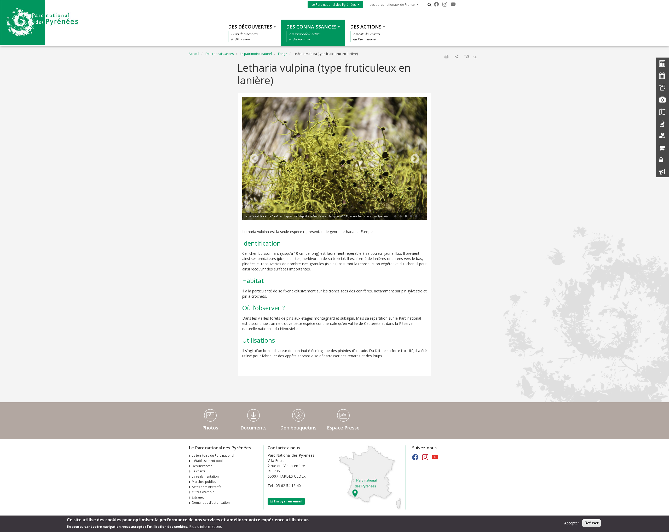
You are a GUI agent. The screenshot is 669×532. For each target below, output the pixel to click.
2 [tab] (400, 216)
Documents (253, 428)
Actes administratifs (206, 487)
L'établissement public (208, 461)
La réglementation (205, 476)
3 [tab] (405, 216)
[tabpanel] (334, 159)
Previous (254, 159)
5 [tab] (416, 216)
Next (415, 159)
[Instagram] (444, 4)
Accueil (194, 54)
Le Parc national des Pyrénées (334, 4)
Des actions (366, 27)
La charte (198, 471)
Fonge (282, 54)
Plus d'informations (205, 526)
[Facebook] (436, 4)
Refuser (591, 523)
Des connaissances (311, 27)
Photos (210, 428)
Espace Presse (343, 428)
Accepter (571, 522)
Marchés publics (204, 481)
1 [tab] (395, 216)
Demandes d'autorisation (211, 502)
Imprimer (446, 56)
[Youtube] (453, 4)
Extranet (198, 497)
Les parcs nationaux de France (392, 4)
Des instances (202, 466)
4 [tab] (411, 216)
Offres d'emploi (203, 492)
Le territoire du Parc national (213, 455)
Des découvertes (250, 27)
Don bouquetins (298, 428)
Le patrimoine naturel (256, 54)
